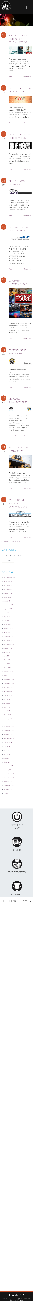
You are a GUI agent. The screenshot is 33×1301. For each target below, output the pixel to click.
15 (3, 35)
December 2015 (8, 679)
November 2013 (8, 778)
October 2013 (7, 782)
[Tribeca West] (17, 1075)
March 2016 (7, 668)
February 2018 (8, 605)
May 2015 (6, 707)
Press (10, 76)
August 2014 (7, 742)
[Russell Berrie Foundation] (17, 1149)
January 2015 (7, 723)
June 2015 (6, 703)
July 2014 (6, 746)
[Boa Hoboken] (17, 1015)
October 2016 (7, 640)
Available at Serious (14, 556)
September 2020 (9, 577)
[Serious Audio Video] (17, 1208)
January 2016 (7, 676)
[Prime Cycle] (17, 1104)
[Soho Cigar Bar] (17, 912)
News (11, 436)
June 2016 (6, 656)
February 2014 (8, 766)
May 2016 (6, 660)
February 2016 (8, 672)
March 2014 (7, 762)
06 (3, 180)
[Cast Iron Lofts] (17, 942)
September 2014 (8, 738)
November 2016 (8, 636)
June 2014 (6, 750)
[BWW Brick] (17, 1237)
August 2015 (7, 695)
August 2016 (7, 648)
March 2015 (7, 715)
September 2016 (8, 644)
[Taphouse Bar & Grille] (17, 1252)
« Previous (5, 541)
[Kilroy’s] (17, 1089)
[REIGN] (17, 1222)
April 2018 (6, 601)
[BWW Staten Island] (17, 1282)
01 (3, 447)
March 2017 (7, 624)
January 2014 (7, 770)
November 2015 (8, 683)
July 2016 (6, 652)
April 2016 (6, 664)
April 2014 (6, 758)
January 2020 (8, 581)
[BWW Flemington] (17, 1193)
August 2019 (7, 593)
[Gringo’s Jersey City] (17, 956)
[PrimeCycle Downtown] (17, 986)
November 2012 (8, 785)
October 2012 (7, 789)
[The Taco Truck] (17, 1134)
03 (3, 280)
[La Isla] (17, 1030)
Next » (17, 541)
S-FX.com (20, 1300)
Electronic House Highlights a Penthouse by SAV (19, 39)
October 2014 (7, 734)
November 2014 (8, 731)
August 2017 (7, 609)
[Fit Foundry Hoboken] (17, 1001)
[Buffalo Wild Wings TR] (17, 1060)
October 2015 (7, 687)
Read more (28, 76)
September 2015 (8, 691)
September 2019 (8, 589)
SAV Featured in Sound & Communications (18, 503)
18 (3, 88)
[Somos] (17, 971)
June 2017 (6, 613)
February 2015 (8, 719)
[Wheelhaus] (17, 1045)
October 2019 (7, 585)
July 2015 (6, 699)
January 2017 (7, 632)
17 (3, 227)
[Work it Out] (17, 1178)
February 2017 (8, 628)
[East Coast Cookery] (17, 1119)
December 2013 (8, 774)
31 (3, 350)
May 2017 (6, 617)
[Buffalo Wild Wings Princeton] (17, 927)
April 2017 (6, 621)
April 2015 (6, 711)
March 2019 (7, 597)
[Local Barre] (17, 1267)
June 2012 (6, 793)
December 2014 (8, 727)
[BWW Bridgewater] (17, 1163)
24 (3, 134)
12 (3, 499)
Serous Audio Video (20, 1298)
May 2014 (6, 754)
